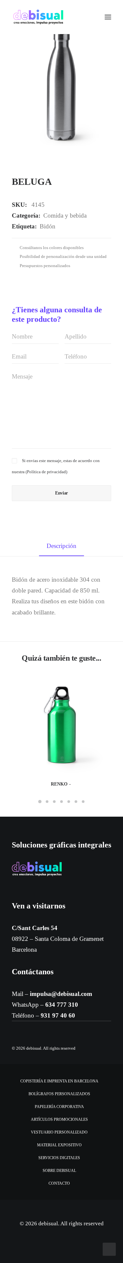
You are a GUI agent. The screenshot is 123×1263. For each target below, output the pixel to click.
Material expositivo (59, 1145)
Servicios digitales (59, 1158)
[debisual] (38, 17)
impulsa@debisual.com (61, 993)
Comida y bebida (65, 215)
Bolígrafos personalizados (59, 1094)
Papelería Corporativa (59, 1106)
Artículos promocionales (59, 1119)
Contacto (59, 1183)
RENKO (59, 784)
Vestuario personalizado (59, 1132)
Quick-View (103, 682)
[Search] (88, 17)
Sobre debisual (59, 1170)
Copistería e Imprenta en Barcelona (59, 1081)
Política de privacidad (46, 471)
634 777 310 (61, 1004)
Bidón (47, 226)
